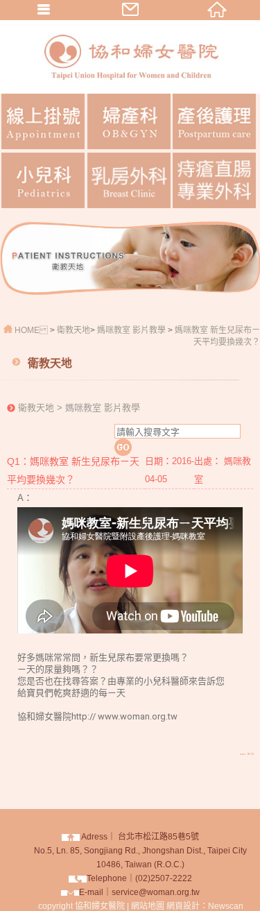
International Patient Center (214, 180)
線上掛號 (43, 121)
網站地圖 (147, 906)
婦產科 (129, 121)
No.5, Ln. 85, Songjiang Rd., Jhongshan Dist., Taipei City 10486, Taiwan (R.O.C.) (140, 850)
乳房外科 (129, 180)
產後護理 (214, 121)
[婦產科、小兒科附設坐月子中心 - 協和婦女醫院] (130, 90)
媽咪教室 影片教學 (131, 330)
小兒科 (43, 180)
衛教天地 (73, 330)
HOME (27, 330)
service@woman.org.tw (156, 892)
